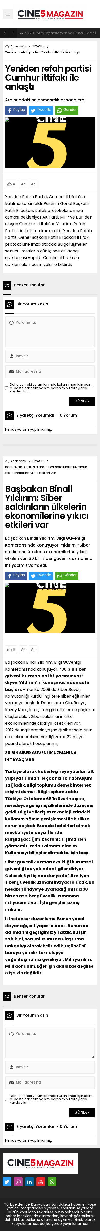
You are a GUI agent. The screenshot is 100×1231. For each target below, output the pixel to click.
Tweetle (44, 110)
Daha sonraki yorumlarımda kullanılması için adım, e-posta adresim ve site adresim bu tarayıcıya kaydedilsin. (51, 388)
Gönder (70, 110)
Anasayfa (18, 46)
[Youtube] (40, 1181)
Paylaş (19, 110)
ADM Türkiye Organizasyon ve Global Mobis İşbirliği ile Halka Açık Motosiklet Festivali (60, 33)
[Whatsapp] (52, 1181)
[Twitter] (7, 1181)
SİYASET (38, 46)
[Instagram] (18, 1181)
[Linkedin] (29, 1181)
